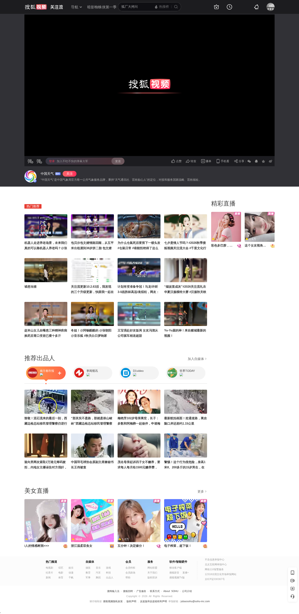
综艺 (60, 567)
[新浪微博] (270, 161)
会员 (128, 561)
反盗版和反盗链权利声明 (153, 601)
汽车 (98, 572)
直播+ (185, 572)
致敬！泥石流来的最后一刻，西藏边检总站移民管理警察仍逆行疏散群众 (45, 423)
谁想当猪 (30, 286)
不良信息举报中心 (214, 559)
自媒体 (90, 561)
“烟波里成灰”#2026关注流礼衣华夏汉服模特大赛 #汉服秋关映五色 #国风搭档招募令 (185, 292)
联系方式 (155, 591)
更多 (201, 491)
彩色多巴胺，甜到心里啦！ (229, 245)
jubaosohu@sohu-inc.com (195, 601)
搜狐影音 (174, 572)
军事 (88, 577)
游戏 (108, 567)
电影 (60, 572)
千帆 (71, 577)
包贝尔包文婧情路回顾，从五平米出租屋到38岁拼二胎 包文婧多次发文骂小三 (92, 248)
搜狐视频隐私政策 (113, 601)
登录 (52, 161)
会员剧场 (130, 572)
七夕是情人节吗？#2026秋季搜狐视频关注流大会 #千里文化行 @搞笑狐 (185, 248)
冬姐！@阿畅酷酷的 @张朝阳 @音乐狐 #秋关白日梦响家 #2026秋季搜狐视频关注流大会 (92, 336)
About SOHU (170, 591)
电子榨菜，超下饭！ (178, 545)
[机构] (30, 176)
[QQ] (256, 161)
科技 (108, 572)
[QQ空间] (263, 161)
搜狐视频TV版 (177, 577)
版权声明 (131, 601)
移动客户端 (175, 567)
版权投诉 (152, 577)
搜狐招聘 (128, 591)
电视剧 (49, 567)
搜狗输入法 (113, 591)
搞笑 (88, 567)
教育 (88, 572)
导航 (74, 7)
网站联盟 (152, 567)
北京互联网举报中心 (216, 564)
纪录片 (49, 572)
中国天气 (47, 173)
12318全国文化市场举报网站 (220, 574)
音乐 (98, 567)
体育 (60, 577)
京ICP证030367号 (215, 579)
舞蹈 (98, 577)
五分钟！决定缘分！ (131, 545)
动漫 (71, 572)
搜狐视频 (35, 7)
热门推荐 (32, 206)
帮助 (127, 577)
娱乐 (71, 567)
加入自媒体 (196, 359)
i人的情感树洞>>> (36, 545)
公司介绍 (187, 591)
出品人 (109, 577)
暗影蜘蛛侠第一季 (102, 7)
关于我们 (152, 572)
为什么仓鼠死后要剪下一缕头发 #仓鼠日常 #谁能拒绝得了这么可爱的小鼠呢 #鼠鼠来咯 (139, 248)
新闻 (48, 577)
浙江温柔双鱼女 (81, 545)
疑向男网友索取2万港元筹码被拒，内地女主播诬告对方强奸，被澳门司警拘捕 (45, 467)
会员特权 (130, 567)
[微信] (249, 161)
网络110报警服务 (214, 569)
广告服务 (141, 591)
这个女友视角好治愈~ (259, 245)
